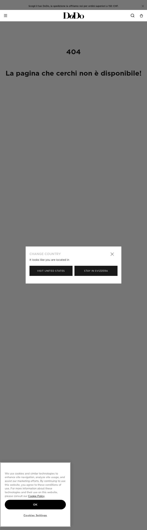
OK (35, 504)
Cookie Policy (36, 496)
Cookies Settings (35, 515)
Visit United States (51, 270)
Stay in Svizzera (96, 270)
